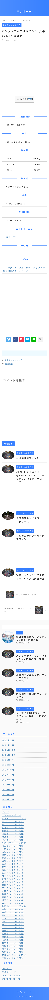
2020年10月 (9, 759)
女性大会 (9, 363)
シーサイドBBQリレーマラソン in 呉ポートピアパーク (31, 716)
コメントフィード (11, 975)
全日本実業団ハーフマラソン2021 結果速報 (31, 638)
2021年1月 (8, 745)
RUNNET (11, 237)
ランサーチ (24, 11)
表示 (30, 99)
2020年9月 (8, 764)
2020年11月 (9, 755)
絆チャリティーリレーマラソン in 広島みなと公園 (31, 657)
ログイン (7, 968)
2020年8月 (8, 769)
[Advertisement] (24, 67)
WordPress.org (11, 978)
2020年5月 (8, 784)
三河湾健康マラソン (27, 457)
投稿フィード (9, 971)
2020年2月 (8, 799)
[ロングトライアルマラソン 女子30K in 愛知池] (27, 339)
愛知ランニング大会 (13, 360)
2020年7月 (8, 774)
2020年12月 (9, 750)
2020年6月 (8, 779)
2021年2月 (8, 740)
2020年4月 (8, 789)
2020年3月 (8, 794)
